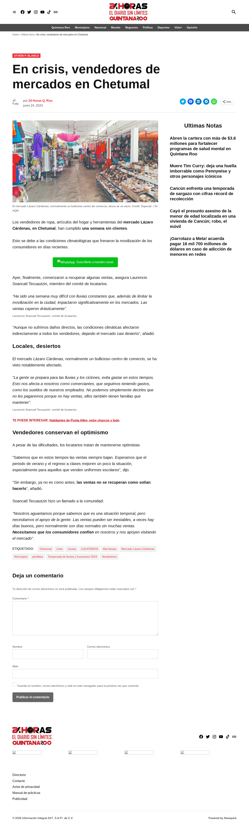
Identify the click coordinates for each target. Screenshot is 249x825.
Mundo (115, 27)
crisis (59, 548)
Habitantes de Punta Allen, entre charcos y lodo (84, 420)
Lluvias (72, 548)
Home (15, 34)
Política (148, 27)
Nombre (17, 646)
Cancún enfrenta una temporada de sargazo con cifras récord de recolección (202, 193)
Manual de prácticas (26, 792)
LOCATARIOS (89, 548)
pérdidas (37, 556)
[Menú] (14, 12)
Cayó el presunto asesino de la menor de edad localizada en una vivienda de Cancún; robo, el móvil (203, 218)
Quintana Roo (61, 27)
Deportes (164, 27)
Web (15, 666)
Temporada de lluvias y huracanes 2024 (72, 556)
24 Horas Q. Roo (40, 100)
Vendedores (109, 556)
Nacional (100, 27)
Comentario (20, 598)
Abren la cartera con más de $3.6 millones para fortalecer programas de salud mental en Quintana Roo (203, 146)
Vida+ (178, 27)
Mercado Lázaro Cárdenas (137, 548)
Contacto (18, 781)
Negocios (131, 27)
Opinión (192, 27)
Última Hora (27, 34)
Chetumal (46, 548)
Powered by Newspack (223, 818)
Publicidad (19, 798)
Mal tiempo (110, 548)
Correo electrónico (98, 646)
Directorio (19, 775)
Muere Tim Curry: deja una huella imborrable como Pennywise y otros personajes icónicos (203, 171)
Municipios (82, 27)
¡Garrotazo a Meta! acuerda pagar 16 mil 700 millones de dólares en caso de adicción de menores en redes (201, 246)
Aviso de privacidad (26, 786)
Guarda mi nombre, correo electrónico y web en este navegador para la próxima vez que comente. (78, 685)
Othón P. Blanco (26, 55)
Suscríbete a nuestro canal (94, 262)
